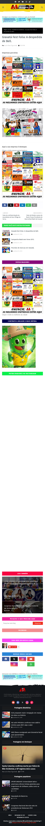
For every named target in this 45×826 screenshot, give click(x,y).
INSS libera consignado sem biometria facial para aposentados (26, 733)
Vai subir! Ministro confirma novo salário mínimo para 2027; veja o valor (25, 724)
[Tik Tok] (39, 659)
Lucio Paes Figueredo (10, 45)
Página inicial (7, 29)
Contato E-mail (32, 815)
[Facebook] (22, 664)
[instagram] (26, 2)
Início (10, 815)
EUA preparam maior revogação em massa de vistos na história (26, 714)
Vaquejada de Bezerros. (12, 596)
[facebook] (15, 2)
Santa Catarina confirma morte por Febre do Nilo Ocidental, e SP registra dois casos (21, 767)
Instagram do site (20, 815)
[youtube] (22, 2)
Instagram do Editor (23, 817)
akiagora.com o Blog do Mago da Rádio (24, 822)
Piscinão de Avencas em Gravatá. (22, 248)
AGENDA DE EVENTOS (18, 29)
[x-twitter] (14, 659)
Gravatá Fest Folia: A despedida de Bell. (25, 231)
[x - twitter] (19, 2)
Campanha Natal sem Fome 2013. (22, 239)
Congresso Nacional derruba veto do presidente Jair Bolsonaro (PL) (21, 607)
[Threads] (5, 664)
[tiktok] (29, 2)
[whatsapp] (31, 664)
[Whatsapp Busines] (39, 664)
